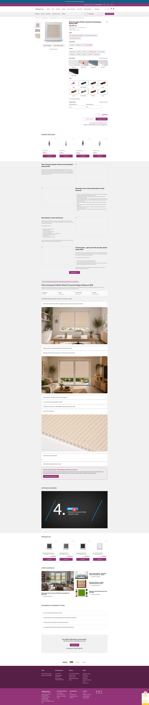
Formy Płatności (60, 693)
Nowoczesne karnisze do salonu (73, 679)
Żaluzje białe (85, 678)
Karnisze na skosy (72, 676)
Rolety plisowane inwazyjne (77, 35)
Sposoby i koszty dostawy (61, 696)
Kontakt (104, 4)
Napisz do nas (74, 645)
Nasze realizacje (86, 697)
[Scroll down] (37, 40)
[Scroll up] (37, 21)
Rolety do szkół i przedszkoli (46, 675)
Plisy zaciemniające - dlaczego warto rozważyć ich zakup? (97, 574)
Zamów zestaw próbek (103, 58)
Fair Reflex (90, 54)
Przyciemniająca (88, 45)
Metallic (84, 54)
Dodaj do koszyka (110, 13)
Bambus (79, 51)
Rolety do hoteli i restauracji (46, 673)
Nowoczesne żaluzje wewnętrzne (86, 674)
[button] (105, 9)
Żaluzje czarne (85, 676)
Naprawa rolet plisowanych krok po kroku (98, 592)
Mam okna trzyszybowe (75, 98)
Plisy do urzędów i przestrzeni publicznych (59, 679)
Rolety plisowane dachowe (75, 38)
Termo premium (101, 51)
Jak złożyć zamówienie (61, 694)
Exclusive (85, 51)
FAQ (70, 693)
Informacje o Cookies (87, 694)
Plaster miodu (93, 51)
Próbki (58, 697)
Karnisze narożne (72, 675)
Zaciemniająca (78, 45)
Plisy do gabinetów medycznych (58, 676)
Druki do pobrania (73, 694)
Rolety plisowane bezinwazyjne (91, 35)
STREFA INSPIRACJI (48, 568)
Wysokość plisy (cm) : (90, 104)
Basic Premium (73, 51)
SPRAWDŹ (82, 1)
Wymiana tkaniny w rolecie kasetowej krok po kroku (96, 583)
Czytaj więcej (73, 272)
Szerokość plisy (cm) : (73, 104)
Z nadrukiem (72, 54)
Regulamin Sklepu (86, 696)
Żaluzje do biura (86, 682)
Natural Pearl (96, 54)
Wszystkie (72, 45)
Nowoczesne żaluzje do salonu (87, 680)
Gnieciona (79, 54)
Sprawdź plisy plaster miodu (51, 476)
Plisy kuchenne (58, 673)
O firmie (84, 693)
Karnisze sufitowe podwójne (74, 673)
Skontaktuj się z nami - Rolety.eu (74, 697)
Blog (108, 4)
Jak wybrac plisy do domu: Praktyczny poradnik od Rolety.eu (55, 593)
